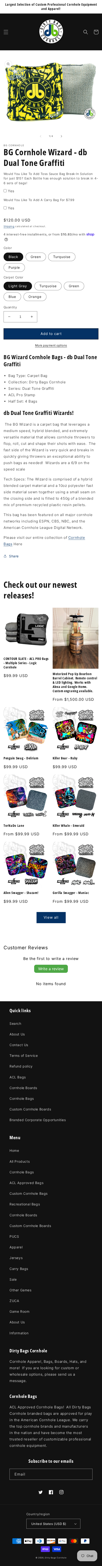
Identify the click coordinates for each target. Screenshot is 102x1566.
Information (19, 1333)
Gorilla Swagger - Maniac (71, 893)
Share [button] (14, 556)
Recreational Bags (24, 1204)
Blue (12, 297)
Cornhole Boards (23, 1088)
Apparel (16, 1247)
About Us (17, 1034)
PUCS (14, 1236)
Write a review (51, 968)
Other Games (20, 1290)
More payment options (51, 345)
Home (14, 1150)
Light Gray (18, 286)
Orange (35, 297)
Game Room (19, 1311)
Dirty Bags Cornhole (55, 1558)
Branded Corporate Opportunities (37, 1120)
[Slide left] (40, 136)
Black (13, 257)
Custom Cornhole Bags (28, 1193)
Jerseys (16, 1258)
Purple (14, 267)
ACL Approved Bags (26, 1183)
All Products (19, 1161)
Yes (11, 191)
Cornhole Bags (21, 1098)
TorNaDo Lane (14, 825)
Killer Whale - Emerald (68, 825)
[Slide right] (61, 136)
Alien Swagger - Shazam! (21, 893)
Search (15, 1023)
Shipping (9, 226)
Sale (13, 1279)
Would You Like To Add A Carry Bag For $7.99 (39, 200)
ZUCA (14, 1301)
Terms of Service (23, 1055)
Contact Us (18, 1045)
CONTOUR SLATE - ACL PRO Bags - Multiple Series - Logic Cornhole (26, 663)
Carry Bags (18, 1269)
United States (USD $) (48, 1524)
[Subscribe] (87, 1474)
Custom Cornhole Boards (30, 1109)
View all (51, 917)
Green (36, 257)
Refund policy (21, 1066)
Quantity (10, 307)
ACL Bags (17, 1077)
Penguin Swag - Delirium (21, 758)
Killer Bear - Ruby (65, 758)
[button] (6, 32)
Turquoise (61, 257)
